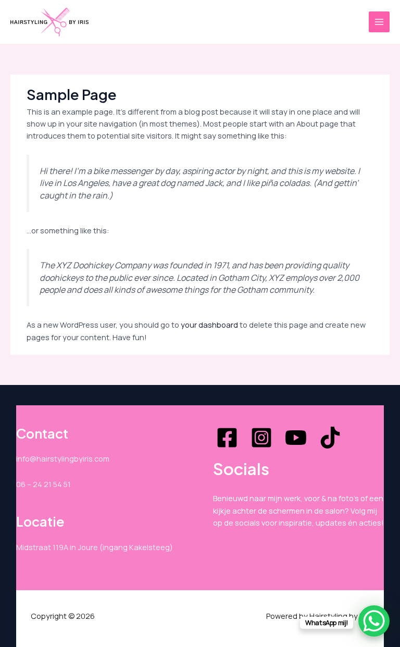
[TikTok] (330, 438)
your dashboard (209, 324)
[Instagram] (261, 438)
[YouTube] (296, 438)
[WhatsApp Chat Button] (374, 621)
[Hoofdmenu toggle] (379, 21)
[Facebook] (227, 438)
